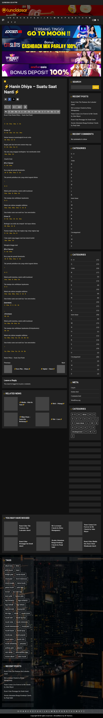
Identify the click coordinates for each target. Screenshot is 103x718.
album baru (9, 566)
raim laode (8, 652)
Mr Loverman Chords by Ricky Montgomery (43, 528)
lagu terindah (9, 609)
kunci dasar (74, 198)
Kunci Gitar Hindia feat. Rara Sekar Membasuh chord (75, 544)
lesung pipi (21, 609)
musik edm (9, 618)
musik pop (8, 635)
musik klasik (9, 631)
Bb (16, 112)
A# (12, 112)
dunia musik (21, 583)
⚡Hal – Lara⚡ (42, 419)
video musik (22, 657)
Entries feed (75, 392)
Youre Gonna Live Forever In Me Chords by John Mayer (75, 528)
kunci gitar (8, 596)
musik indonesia (22, 622)
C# (25, 112)
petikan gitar (9, 648)
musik (16, 613)
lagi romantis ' (10, 600)
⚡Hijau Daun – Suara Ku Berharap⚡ (11, 419)
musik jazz (25, 626)
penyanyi (23, 644)
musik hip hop (21, 618)
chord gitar (9, 579)
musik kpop (21, 631)
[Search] (98, 20)
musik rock (20, 639)
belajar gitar (9, 574)
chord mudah (9, 583)
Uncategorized (75, 232)
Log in (73, 387)
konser (7, 592)
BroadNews (58, 716)
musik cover (25, 613)
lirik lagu (8, 613)
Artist (73, 161)
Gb (52, 112)
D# (36, 112)
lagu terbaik (9, 605)
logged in (15, 384)
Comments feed (76, 396)
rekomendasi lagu (22, 652)
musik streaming (11, 644)
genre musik (9, 587)
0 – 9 (9, 18)
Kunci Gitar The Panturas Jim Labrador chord (11, 528)
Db (29, 112)
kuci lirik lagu (17, 592)
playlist (19, 648)
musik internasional (12, 626)
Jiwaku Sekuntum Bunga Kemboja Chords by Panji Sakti (43, 544)
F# (48, 112)
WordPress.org (75, 400)
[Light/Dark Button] (94, 20)
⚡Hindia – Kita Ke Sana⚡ (11, 404)
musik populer (21, 635)
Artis (17, 566)
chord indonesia (21, 579)
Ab (6, 112)
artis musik (9, 570)
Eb (39, 112)
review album (9, 657)
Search (77, 82)
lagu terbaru (20, 605)
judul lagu (20, 587)
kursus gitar (19, 596)
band (17, 570)
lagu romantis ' (23, 600)
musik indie (9, 622)
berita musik (20, 574)
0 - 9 (73, 414)
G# (58, 112)
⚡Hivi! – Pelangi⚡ (42, 404)
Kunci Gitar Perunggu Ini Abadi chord (83, 119)
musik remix (9, 639)
